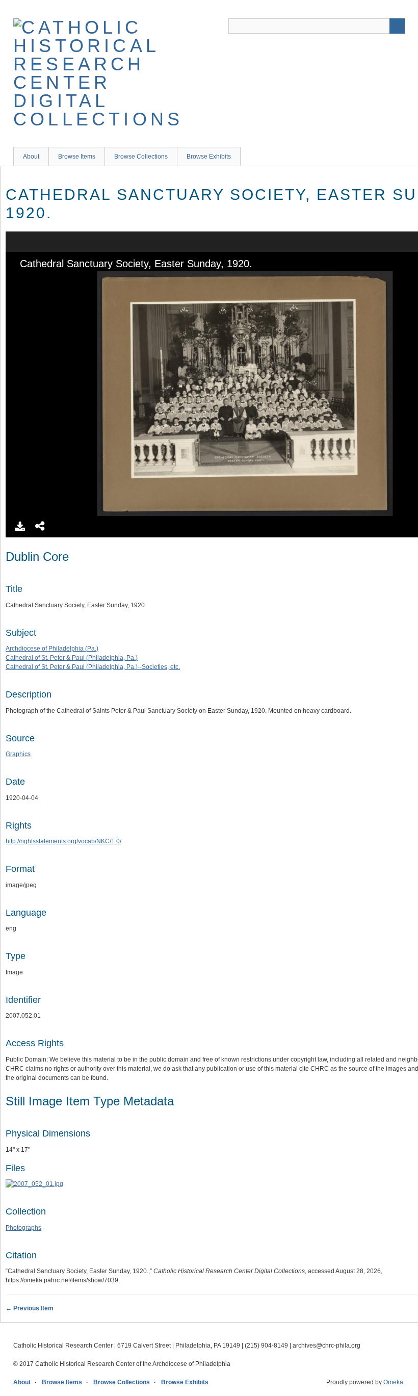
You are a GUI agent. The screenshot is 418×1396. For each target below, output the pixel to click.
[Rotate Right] (57, 280)
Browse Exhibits (209, 156)
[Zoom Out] (40, 280)
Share (40, 526)
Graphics (18, 754)
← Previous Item (30, 1308)
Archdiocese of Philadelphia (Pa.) (52, 648)
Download (20, 526)
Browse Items (76, 156)
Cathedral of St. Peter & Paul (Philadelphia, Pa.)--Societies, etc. (93, 666)
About (31, 156)
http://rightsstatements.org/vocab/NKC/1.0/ (63, 841)
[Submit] (397, 26)
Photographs (23, 1227)
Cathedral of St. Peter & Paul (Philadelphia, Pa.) (72, 657)
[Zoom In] (22, 280)
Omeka (393, 1382)
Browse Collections (141, 156)
